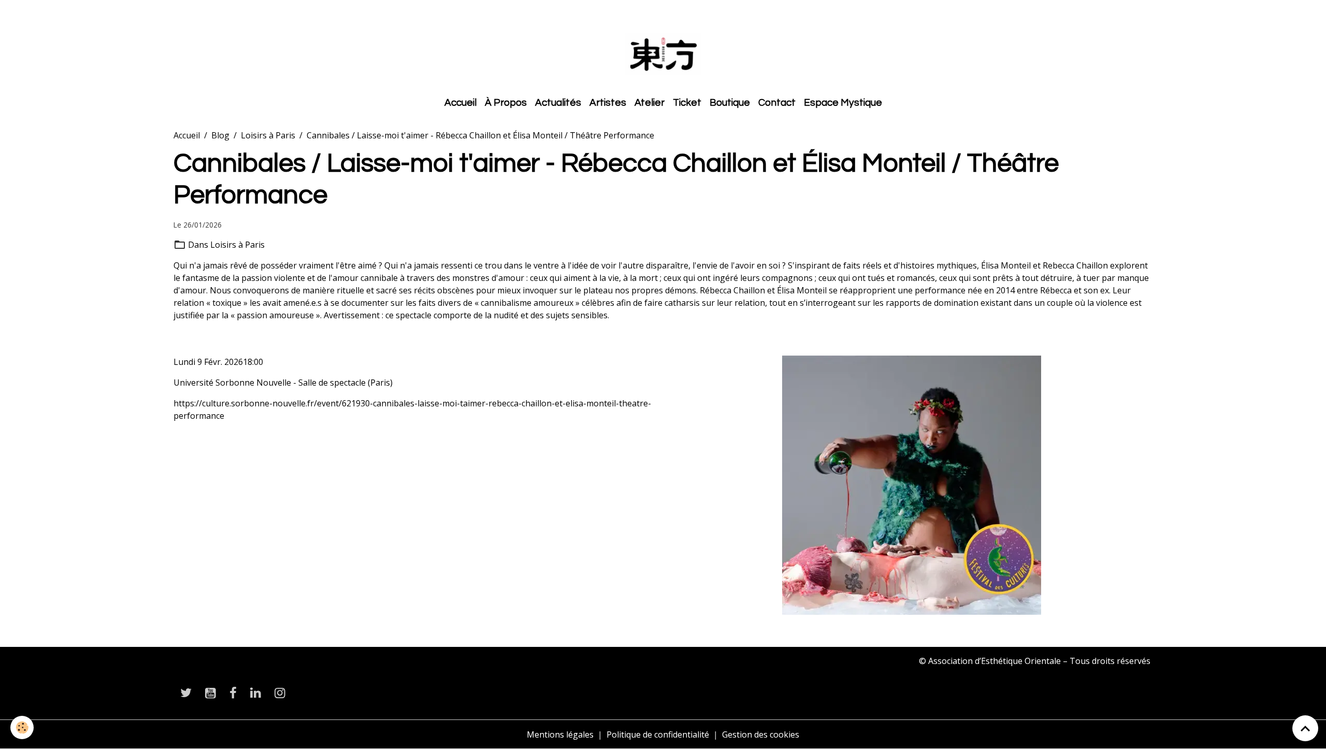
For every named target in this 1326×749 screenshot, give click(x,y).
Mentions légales (560, 734)
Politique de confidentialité (658, 734)
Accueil (460, 102)
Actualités (558, 102)
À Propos (506, 102)
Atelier (650, 102)
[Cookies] (22, 727)
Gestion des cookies (760, 734)
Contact (777, 102)
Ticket (687, 102)
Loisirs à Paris (268, 135)
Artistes (607, 102)
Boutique (730, 102)
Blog (220, 135)
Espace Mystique (843, 102)
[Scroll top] (1305, 728)
